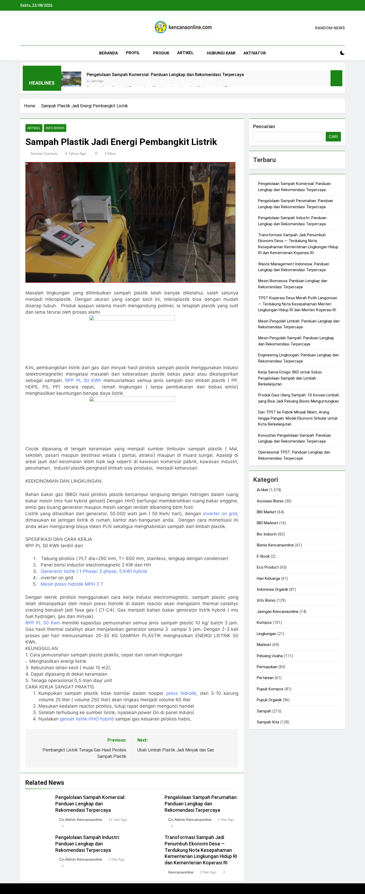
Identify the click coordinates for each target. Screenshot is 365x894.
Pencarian (264, 126)
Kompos (264, 622)
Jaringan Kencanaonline (277, 611)
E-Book (263, 556)
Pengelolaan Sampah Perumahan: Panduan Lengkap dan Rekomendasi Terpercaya (201, 804)
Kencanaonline (180, 872)
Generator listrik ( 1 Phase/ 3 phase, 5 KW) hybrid (94, 571)
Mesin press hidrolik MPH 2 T (72, 584)
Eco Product (268, 567)
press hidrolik (181, 693)
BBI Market (266, 512)
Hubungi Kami (221, 53)
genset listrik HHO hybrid (87, 719)
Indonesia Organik (272, 589)
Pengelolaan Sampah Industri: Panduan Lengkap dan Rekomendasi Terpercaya (87, 844)
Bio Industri (267, 534)
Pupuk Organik (269, 700)
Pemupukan (267, 666)
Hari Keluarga (268, 578)
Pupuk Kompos (270, 689)
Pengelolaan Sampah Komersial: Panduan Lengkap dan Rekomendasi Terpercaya (165, 74)
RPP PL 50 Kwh (43, 622)
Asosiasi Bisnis (270, 501)
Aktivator (254, 53)
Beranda (108, 53)
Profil (133, 52)
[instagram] (29, 28)
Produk (161, 53)
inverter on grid (220, 513)
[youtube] (49, 28)
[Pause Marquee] (336, 78)
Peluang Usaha (270, 655)
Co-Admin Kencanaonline (80, 819)
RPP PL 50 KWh (83, 380)
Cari (333, 136)
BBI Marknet (267, 523)
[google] (42, 28)
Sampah (264, 711)
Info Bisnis (55, 128)
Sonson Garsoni (43, 153)
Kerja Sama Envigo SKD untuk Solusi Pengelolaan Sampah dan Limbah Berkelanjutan (290, 378)
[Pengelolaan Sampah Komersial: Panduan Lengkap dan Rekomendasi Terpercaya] (71, 82)
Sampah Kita (268, 722)
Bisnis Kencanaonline (275, 545)
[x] (36, 28)
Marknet (264, 644)
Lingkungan (266, 633)
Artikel (185, 52)
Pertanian (265, 677)
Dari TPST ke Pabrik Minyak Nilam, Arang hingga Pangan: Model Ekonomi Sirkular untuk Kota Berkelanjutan (297, 418)
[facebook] (23, 28)
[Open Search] (333, 53)
